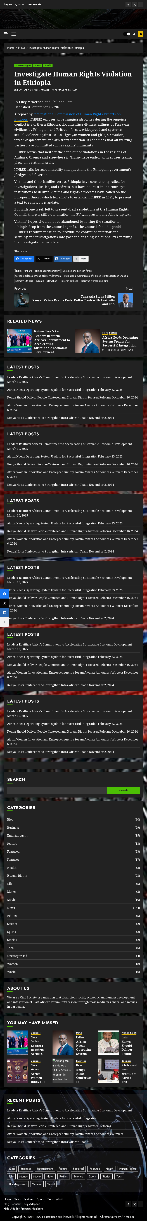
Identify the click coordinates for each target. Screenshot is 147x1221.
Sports (11, 932)
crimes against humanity (47, 271)
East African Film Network (33, 90)
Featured (13, 851)
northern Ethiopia (24, 281)
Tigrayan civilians (69, 281)
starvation (52, 281)
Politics (55, 331)
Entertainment (17, 835)
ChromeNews (108, 1217)
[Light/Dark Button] (126, 34)
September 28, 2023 (66, 90)
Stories (12, 940)
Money (11, 892)
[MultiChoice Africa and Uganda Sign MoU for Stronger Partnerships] (108, 1071)
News (38, 65)
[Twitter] (4, 603)
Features (13, 860)
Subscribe (140, 34)
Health (11, 868)
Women (12, 964)
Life (10, 884)
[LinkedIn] (4, 612)
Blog (10, 819)
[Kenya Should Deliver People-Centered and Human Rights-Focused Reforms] (108, 1042)
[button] (13, 34)
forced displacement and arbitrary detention (38, 276)
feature (12, 844)
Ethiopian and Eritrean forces (77, 271)
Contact (16, 1204)
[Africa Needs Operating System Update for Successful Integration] (87, 341)
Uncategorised (17, 956)
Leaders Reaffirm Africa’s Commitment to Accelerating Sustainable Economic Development (52, 344)
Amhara (28, 271)
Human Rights (23, 65)
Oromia (40, 281)
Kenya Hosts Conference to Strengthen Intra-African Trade (47, 418)
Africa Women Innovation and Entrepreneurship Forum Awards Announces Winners (65, 405)
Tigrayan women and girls (94, 281)
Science (12, 924)
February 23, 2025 (115, 350)
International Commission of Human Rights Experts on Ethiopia (96, 276)
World (47, 65)
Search (16, 779)
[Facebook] (4, 594)
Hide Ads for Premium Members (23, 1209)
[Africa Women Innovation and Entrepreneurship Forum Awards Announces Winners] (17, 1071)
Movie (11, 900)
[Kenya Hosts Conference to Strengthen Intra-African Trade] (63, 1071)
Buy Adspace (32, 1204)
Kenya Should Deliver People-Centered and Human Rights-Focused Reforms (59, 397)
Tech (10, 948)
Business (39, 331)
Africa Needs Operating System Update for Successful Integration (120, 342)
